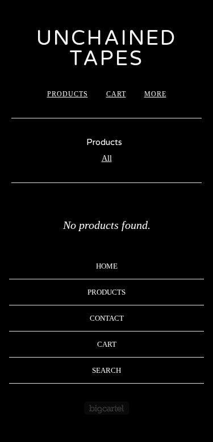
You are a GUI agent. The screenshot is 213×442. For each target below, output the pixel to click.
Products (67, 94)
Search (106, 370)
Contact (107, 318)
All (107, 158)
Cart (116, 94)
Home (107, 266)
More (155, 94)
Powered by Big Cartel (106, 408)
